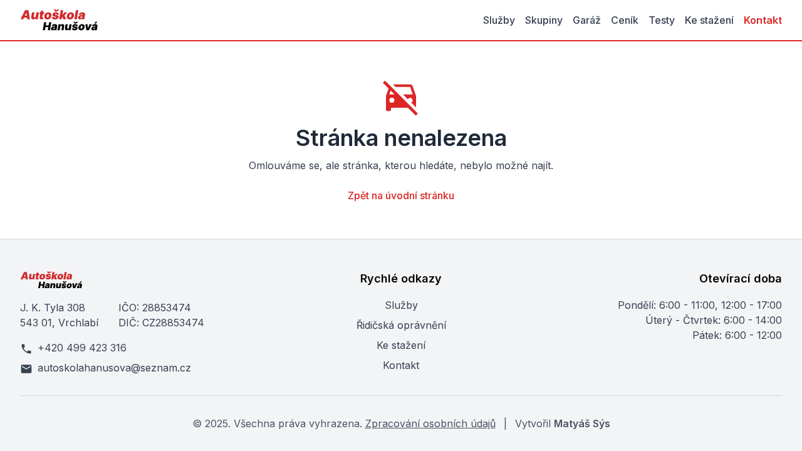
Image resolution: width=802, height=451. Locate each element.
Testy (661, 20)
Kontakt (763, 20)
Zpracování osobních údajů (430, 423)
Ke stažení (709, 20)
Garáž (587, 20)
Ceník (624, 20)
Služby (499, 20)
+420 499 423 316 (82, 347)
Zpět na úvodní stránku (401, 195)
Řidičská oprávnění (401, 325)
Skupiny (544, 20)
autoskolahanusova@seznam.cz (114, 367)
